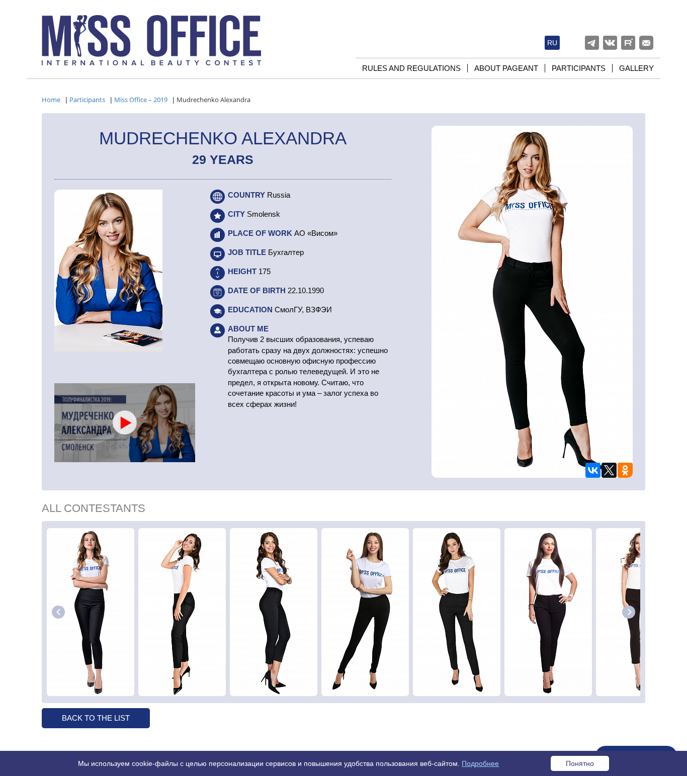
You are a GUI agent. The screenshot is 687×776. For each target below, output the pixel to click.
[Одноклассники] (625, 470)
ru (552, 43)
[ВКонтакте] (592, 470)
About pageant (506, 68)
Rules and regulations (411, 68)
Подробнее (480, 763)
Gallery (636, 68)
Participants (579, 68)
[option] (90, 612)
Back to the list (96, 718)
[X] (609, 470)
